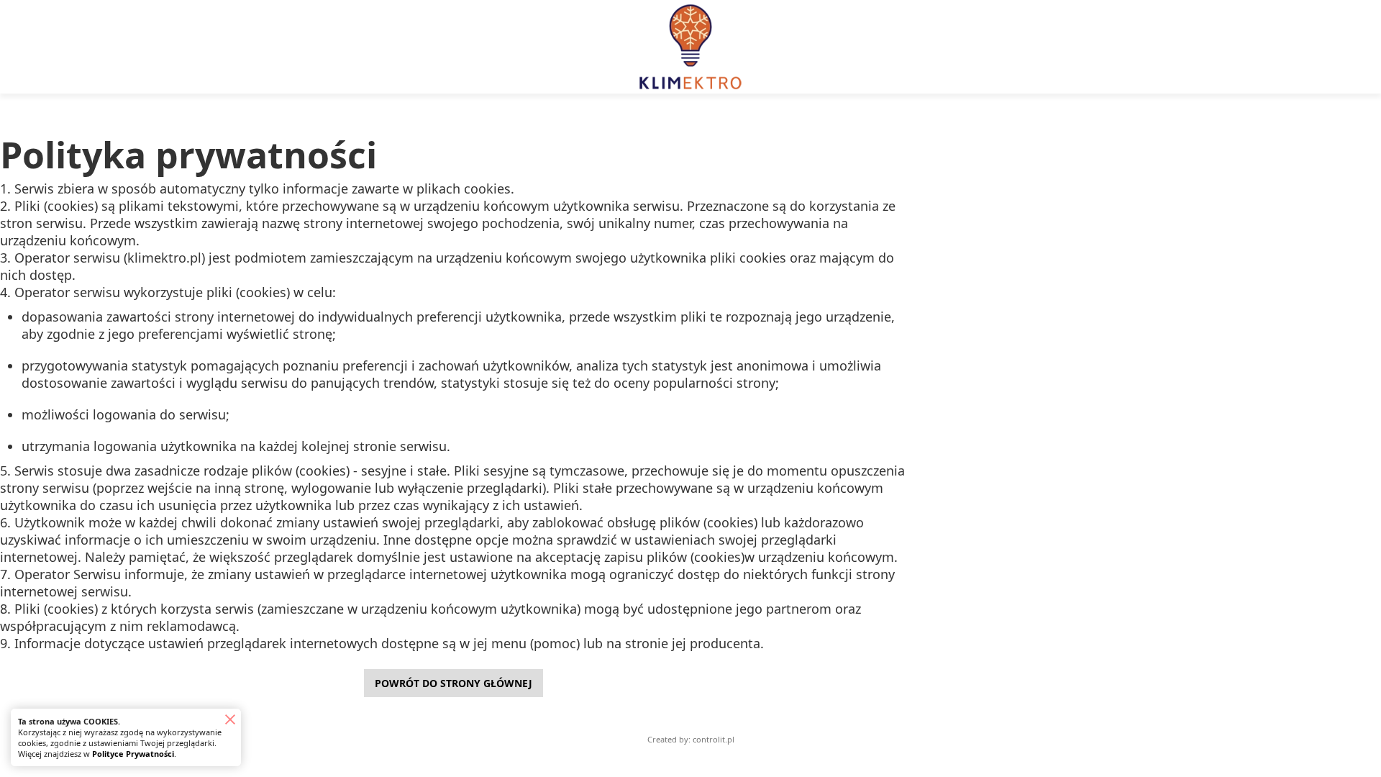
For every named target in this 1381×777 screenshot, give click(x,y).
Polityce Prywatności (133, 753)
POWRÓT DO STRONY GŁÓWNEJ (453, 683)
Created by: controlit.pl (690, 739)
